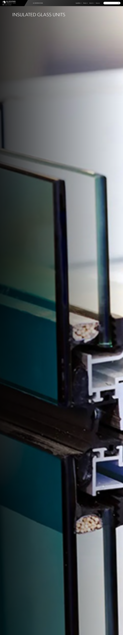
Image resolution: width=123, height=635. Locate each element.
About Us (91, 3)
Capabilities (78, 3)
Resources (98, 3)
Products (85, 3)
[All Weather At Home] (37, 3)
